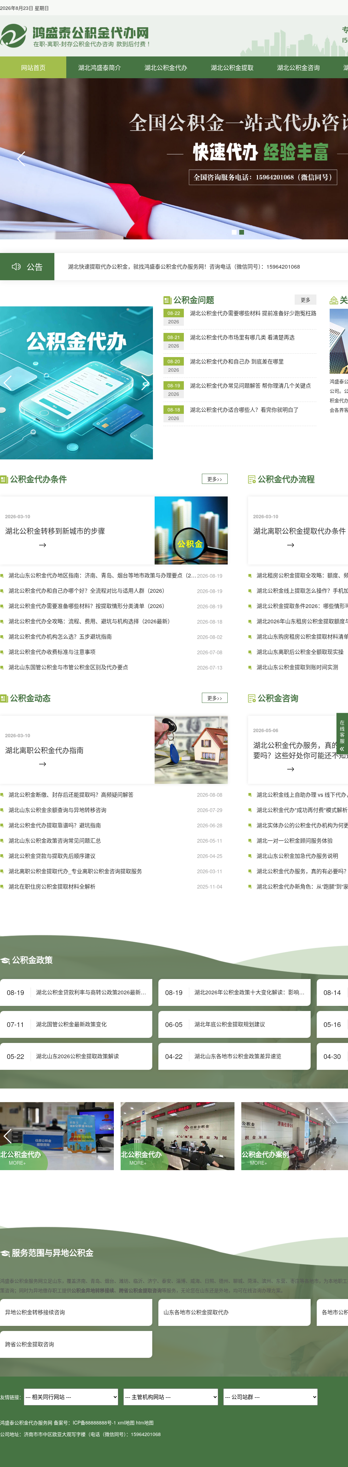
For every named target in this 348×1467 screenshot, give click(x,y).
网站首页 (33, 67)
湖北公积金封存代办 (298, 128)
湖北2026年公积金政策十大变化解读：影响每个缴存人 (252, 992)
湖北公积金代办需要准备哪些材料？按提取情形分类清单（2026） (88, 606)
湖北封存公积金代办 (165, 128)
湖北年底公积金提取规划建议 (229, 1024)
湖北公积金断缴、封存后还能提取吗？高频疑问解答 (71, 794)
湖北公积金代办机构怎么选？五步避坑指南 (60, 636)
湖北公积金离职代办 (298, 95)
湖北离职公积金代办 (165, 95)
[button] (21, 158)
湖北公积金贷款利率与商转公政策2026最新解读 (94, 992)
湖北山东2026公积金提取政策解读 (77, 1056)
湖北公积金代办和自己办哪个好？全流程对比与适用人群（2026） (88, 590)
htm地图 (145, 1422)
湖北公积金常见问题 (99, 128)
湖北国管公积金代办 (165, 145)
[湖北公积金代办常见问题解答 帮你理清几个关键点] (76, 382)
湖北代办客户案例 (99, 112)
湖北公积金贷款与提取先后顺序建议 (51, 856)
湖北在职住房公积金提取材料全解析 (51, 886)
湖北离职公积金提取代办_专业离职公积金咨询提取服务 (75, 871)
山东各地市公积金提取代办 (196, 1312)
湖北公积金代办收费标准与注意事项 (51, 652)
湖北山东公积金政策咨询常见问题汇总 (54, 840)
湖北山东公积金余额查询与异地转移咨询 (57, 810)
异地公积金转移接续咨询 (35, 1312)
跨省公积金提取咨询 (29, 1344)
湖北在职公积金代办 (165, 112)
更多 (305, 299)
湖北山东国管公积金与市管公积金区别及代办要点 (68, 667)
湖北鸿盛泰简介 (99, 67)
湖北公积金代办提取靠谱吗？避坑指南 (54, 825)
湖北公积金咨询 (298, 67)
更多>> (214, 478)
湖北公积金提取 (232, 67)
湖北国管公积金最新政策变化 (71, 1024)
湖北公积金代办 (165, 67)
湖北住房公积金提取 (232, 95)
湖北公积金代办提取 (298, 112)
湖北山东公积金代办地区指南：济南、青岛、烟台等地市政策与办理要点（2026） (102, 575)
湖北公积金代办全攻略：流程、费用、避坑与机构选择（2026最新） (90, 621)
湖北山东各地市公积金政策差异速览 (237, 1056)
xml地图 (126, 1422)
